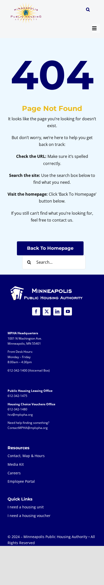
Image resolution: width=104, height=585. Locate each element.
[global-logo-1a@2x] (26, 4)
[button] (88, 10)
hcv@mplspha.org (20, 414)
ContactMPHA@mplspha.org (28, 428)
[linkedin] (57, 311)
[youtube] (68, 311)
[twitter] (47, 311)
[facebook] (36, 311)
